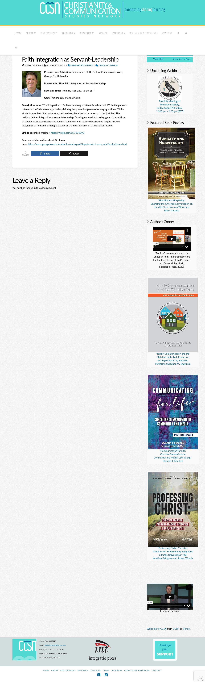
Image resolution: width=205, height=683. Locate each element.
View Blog (158, 59)
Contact (157, 670)
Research (83, 670)
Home (46, 670)
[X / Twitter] (106, 675)
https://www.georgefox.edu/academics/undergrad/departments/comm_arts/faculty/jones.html (77, 144)
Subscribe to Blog (181, 59)
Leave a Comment (108, 66)
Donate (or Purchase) (137, 670)
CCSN (176, 629)
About (54, 670)
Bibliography (68, 670)
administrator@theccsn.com (55, 645)
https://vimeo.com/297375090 (67, 133)
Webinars (116, 670)
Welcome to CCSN (157, 629)
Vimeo (186, 629)
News (106, 670)
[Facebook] (98, 675)
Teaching (95, 670)
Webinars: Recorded (81, 66)
